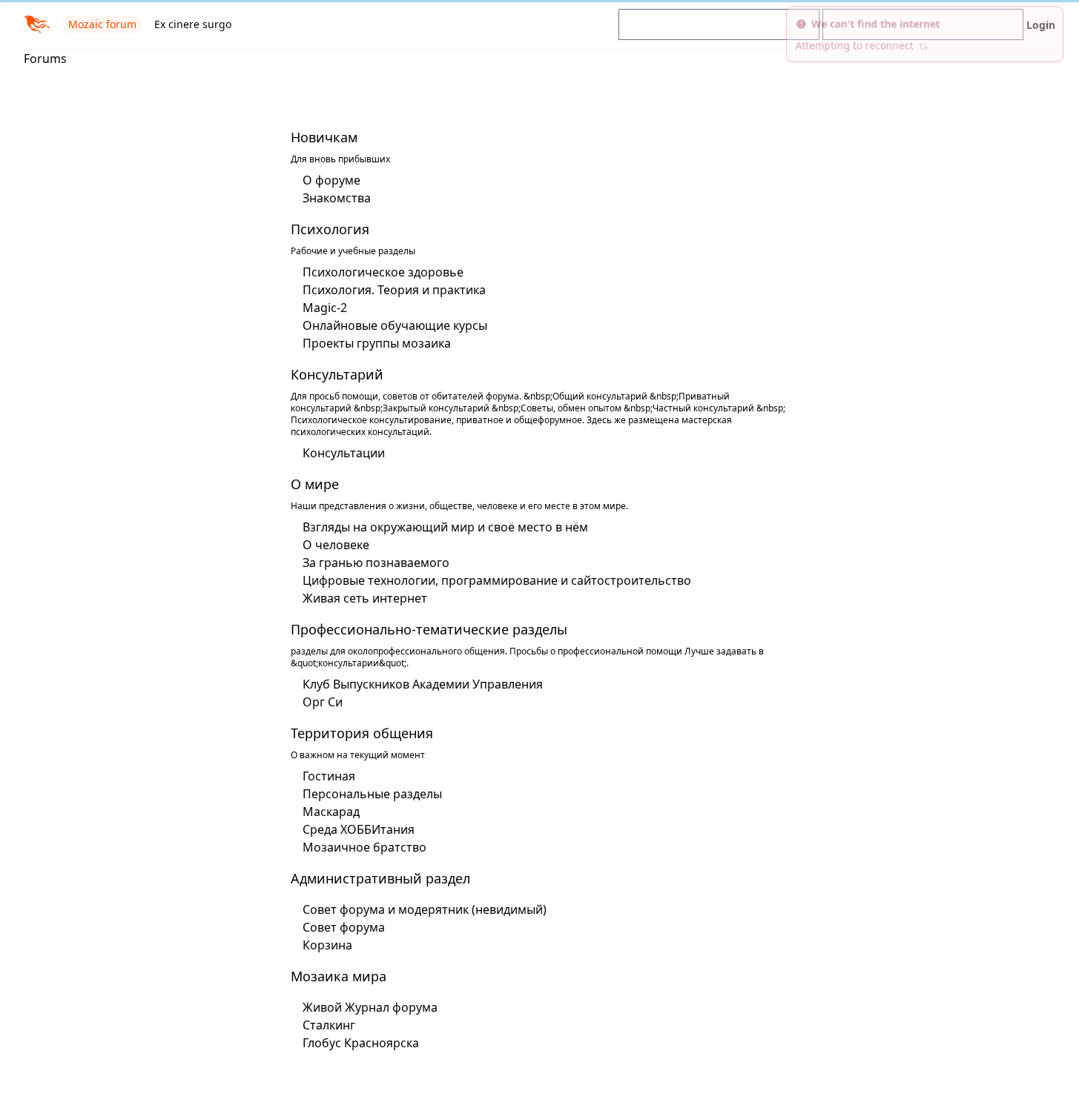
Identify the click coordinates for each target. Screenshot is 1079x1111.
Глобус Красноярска (361, 1043)
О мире (315, 484)
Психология (330, 229)
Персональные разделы (372, 794)
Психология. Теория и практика (394, 290)
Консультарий (337, 374)
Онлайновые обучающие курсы (395, 325)
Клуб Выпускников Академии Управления (423, 684)
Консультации (344, 453)
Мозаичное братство (364, 847)
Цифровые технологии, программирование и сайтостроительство (497, 580)
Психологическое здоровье (383, 272)
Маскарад (331, 811)
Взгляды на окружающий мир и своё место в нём (445, 527)
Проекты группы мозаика (377, 343)
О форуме (331, 180)
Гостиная (329, 776)
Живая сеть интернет (365, 598)
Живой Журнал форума (370, 1007)
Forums (45, 58)
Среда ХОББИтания (359, 829)
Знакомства (337, 198)
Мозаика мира (338, 976)
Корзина (327, 945)
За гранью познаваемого (376, 562)
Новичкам (324, 137)
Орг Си (323, 702)
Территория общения (362, 733)
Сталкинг (329, 1025)
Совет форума (344, 927)
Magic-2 (325, 307)
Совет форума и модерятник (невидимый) (425, 909)
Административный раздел (380, 878)
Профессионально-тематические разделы (429, 629)
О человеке (336, 545)
